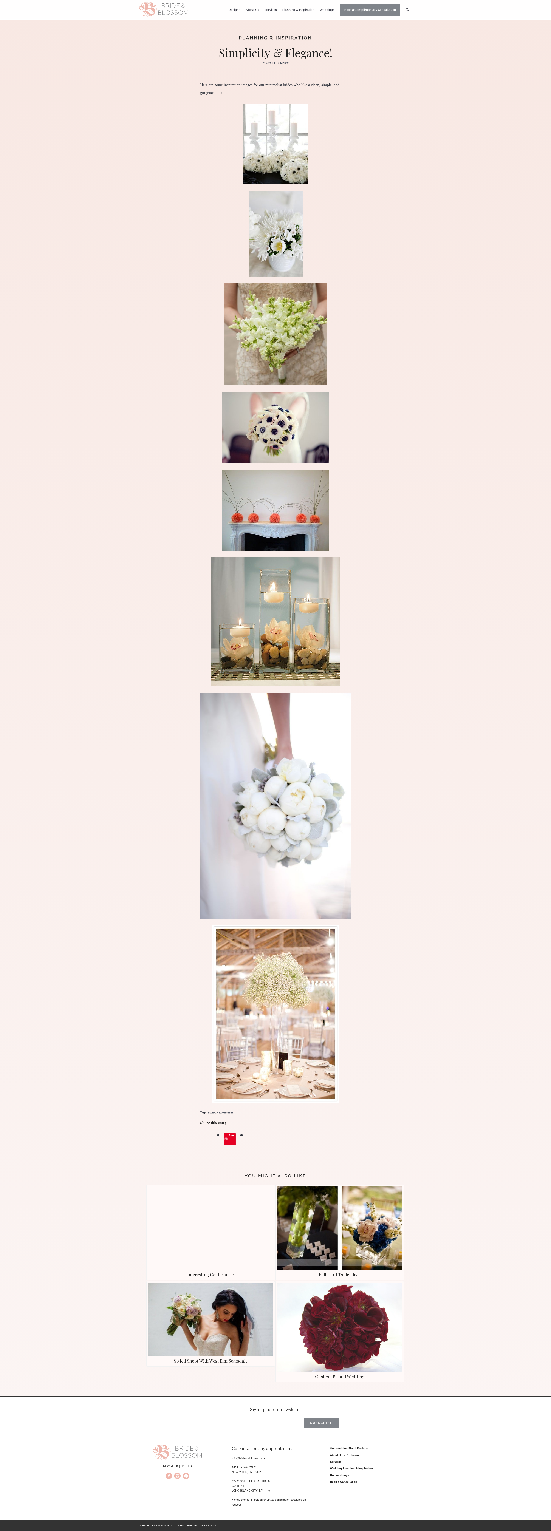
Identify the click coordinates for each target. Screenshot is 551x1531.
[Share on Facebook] (206, 1135)
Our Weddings (339, 1475)
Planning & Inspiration (275, 37)
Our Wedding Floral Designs (349, 1448)
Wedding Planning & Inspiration (351, 1468)
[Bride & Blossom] (177, 1453)
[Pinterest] (186, 1476)
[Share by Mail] (242, 1135)
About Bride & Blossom (345, 1455)
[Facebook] (169, 1476)
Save (231, 1135)
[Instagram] (177, 1476)
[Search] (407, 10)
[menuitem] (234, 10)
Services (335, 1462)
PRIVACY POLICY (209, 1525)
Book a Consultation (343, 1482)
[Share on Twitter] (218, 1135)
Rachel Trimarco (277, 63)
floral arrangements (220, 1112)
